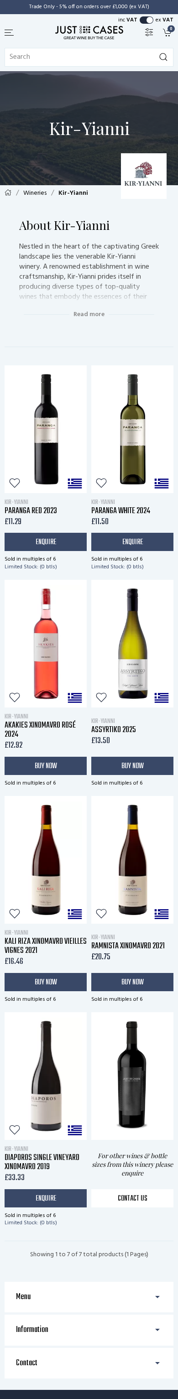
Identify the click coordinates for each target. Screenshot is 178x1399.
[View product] (46, 429)
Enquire (46, 542)
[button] (10, 33)
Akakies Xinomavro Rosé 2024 (40, 725)
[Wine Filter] (149, 32)
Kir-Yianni (73, 193)
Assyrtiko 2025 (113, 726)
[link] (168, 32)
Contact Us (132, 1199)
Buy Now (46, 766)
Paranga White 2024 (120, 507)
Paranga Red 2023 (31, 507)
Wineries (35, 193)
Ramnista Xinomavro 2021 (128, 942)
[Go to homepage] (89, 32)
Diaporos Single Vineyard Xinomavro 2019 (42, 1158)
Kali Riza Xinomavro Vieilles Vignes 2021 (46, 942)
